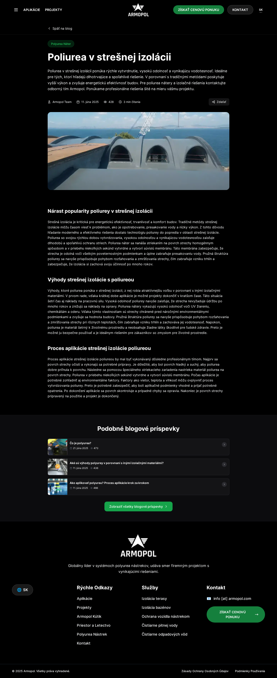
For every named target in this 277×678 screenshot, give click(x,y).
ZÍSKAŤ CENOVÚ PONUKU (198, 10)
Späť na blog (62, 28)
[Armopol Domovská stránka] (138, 9)
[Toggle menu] (16, 10)
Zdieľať (221, 102)
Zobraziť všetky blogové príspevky (136, 506)
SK (261, 9)
